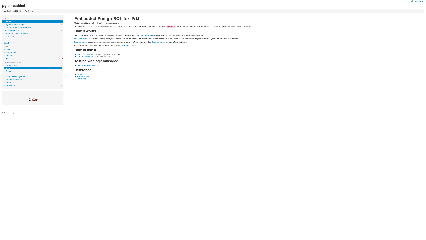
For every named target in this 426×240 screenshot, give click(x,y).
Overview (7, 22)
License (6, 58)
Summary (9, 71)
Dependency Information (14, 79)
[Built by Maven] (32, 99)
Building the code (10, 52)
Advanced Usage (10, 36)
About (8, 68)
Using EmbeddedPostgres (13, 30)
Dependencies (11, 82)
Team (8, 74)
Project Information (10, 65)
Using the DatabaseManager (14, 24)
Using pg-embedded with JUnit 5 (88, 65)
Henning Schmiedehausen (17, 113)
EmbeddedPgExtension (129, 45)
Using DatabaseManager (86, 56)
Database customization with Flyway (18, 27)
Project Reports (9, 85)
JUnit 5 (6, 43)
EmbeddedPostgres (146, 35)
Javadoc (7, 50)
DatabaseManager (80, 42)
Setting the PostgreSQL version (17, 33)
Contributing (8, 55)
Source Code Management (15, 77)
